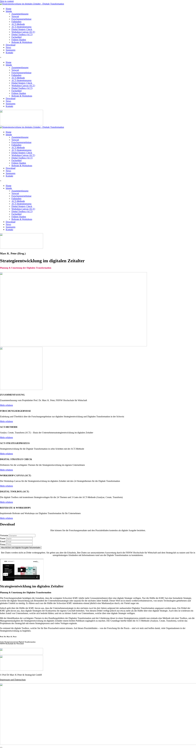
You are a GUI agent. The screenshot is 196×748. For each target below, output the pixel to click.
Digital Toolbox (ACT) (22, 34)
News (8, 47)
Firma (3, 544)
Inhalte (9, 11)
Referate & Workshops (21, 42)
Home (8, 8)
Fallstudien (16, 21)
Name (3, 538)
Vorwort (15, 16)
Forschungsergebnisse (21, 19)
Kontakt (9, 52)
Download (10, 45)
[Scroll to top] (1, 747)
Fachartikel (16, 37)
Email (3, 541)
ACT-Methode (18, 24)
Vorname (4, 535)
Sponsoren (10, 50)
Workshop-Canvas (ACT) (23, 32)
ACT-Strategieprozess (21, 27)
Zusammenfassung (19, 14)
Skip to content (7, 1)
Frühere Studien (18, 39)
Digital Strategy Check (21, 29)
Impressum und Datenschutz (13, 679)
